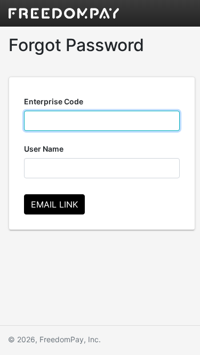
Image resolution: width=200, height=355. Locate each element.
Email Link (54, 204)
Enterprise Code (53, 101)
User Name (43, 148)
